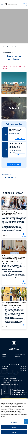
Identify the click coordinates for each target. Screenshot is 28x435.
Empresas (4, 359)
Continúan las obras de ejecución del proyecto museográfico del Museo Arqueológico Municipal (13, 213)
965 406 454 (23, 366)
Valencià (25, 3)
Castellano (24, 2)
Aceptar (14, 432)
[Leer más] (23, 234)
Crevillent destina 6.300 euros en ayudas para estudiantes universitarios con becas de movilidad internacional (14, 304)
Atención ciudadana (20, 354)
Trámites (4, 354)
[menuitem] (7, 354)
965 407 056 (23, 368)
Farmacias (17, 356)
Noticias (9, 47)
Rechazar (14, 427)
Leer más (23, 236)
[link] (11, 4)
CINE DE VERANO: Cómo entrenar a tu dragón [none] (15, 129)
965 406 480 (23, 370)
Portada (3, 47)
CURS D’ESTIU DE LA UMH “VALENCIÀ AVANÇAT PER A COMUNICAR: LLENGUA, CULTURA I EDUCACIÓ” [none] (15, 145)
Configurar (14, 422)
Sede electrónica (19, 359)
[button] (2, 4)
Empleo (4, 356)
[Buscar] (26, 6)
